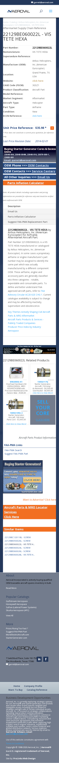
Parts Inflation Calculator (25, 183)
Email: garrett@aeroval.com (20, 160)
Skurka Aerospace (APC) (17, 610)
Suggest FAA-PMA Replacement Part (28, 221)
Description (14, 206)
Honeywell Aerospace (16, 604)
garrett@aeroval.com (17, 734)
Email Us (43, 177)
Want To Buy (15, 689)
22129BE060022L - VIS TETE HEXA (29, 25)
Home (5, 22)
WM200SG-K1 (16, 381)
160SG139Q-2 (16, 413)
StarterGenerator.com (16, 637)
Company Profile (33, 686)
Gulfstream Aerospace (17, 601)
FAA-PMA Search (13, 450)
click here (37, 80)
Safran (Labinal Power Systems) (21, 607)
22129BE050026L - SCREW (17, 540)
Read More (11, 588)
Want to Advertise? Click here (39, 499)
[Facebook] (45, 659)
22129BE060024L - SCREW (17, 547)
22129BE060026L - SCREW (17, 551)
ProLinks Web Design (24, 758)
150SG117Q (42, 381)
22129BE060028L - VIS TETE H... (20, 554)
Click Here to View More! (43, 393)
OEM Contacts (38, 165)
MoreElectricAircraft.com (17, 634)
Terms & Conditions (15, 743)
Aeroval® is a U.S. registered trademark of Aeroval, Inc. (28, 751)
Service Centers (43, 171)
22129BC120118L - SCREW (18, 537)
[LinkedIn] (39, 659)
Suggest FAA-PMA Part (16, 453)
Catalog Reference (37, 689)
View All (9, 615)
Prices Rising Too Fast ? (17, 628)
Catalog (13, 22)
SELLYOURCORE (43, 410)
